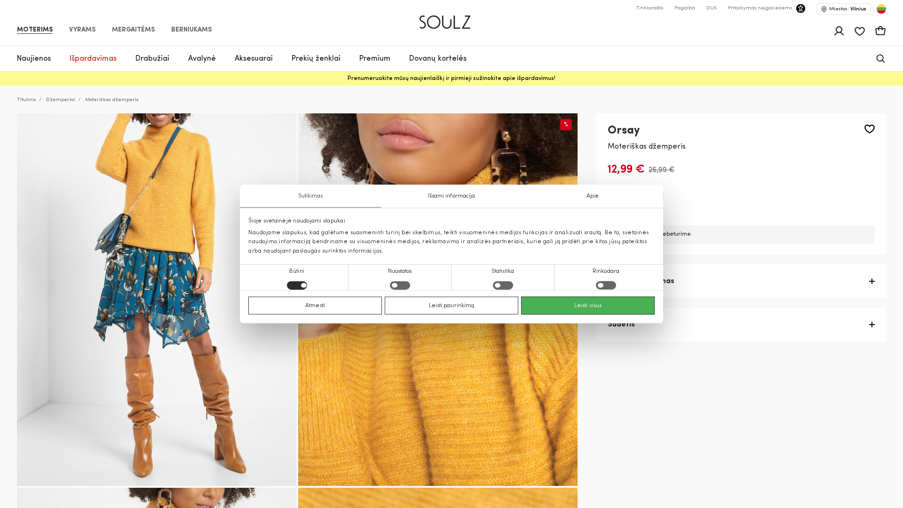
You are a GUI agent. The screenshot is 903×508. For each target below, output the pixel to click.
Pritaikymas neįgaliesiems (760, 8)
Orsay (624, 130)
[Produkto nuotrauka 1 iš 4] (156, 299)
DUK (711, 8)
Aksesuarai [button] (254, 59)
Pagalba (684, 8)
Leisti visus (588, 305)
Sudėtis (621, 324)
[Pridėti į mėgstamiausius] (869, 129)
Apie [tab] (592, 196)
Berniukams (191, 30)
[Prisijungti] (839, 31)
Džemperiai (60, 100)
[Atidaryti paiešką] (880, 58)
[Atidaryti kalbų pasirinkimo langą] (881, 9)
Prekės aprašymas (641, 281)
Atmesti (315, 305)
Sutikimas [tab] (310, 196)
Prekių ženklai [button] (316, 59)
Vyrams (82, 30)
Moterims (35, 30)
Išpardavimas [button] (93, 59)
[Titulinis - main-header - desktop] (452, 18)
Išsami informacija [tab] (451, 196)
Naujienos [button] (34, 59)
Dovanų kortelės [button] (438, 59)
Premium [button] (374, 59)
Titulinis (26, 100)
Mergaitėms (133, 30)
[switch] (400, 285)
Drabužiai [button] (152, 59)
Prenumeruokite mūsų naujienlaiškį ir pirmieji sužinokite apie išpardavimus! (451, 78)
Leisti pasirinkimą (452, 305)
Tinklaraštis (649, 8)
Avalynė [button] (202, 59)
